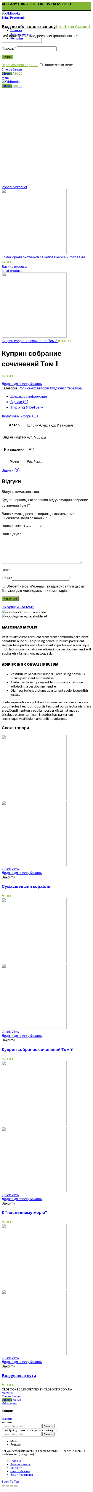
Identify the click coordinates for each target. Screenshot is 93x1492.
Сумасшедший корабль (26, 886)
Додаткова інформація (28, 396)
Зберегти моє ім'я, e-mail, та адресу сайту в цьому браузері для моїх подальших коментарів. (43, 588)
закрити (7, 1418)
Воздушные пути (19, 1376)
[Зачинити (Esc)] (3, 1486)
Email (7, 578)
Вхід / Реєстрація (21, 1474)
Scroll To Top (10, 1481)
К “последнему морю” (24, 1212)
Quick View (10, 869)
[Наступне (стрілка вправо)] (7, 1489)
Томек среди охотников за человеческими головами (43, 257)
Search (48, 1426)
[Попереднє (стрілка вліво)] (3, 1489)
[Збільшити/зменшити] (16, 1486)
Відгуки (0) (19, 401)
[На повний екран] (11, 1486)
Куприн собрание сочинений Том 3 (30, 340)
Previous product (14, 187)
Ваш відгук (11, 534)
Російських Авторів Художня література (50, 388)
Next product (12, 270)
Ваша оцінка (12, 526)
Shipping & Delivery (26, 407)
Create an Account (73, 26)
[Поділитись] (7, 1486)
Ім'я (6, 570)
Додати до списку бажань (22, 384)
